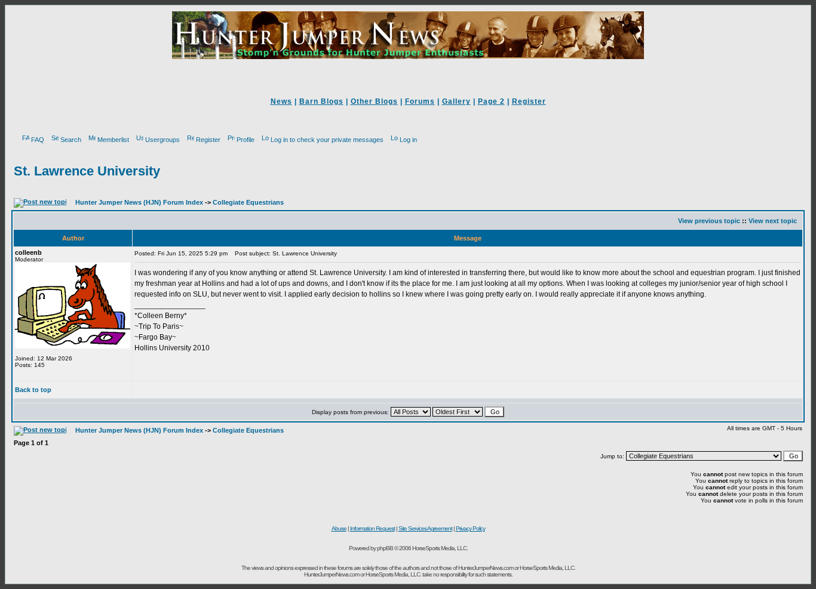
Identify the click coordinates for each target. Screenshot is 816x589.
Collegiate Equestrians (248, 202)
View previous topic (709, 220)
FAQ (37, 139)
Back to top (33, 389)
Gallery (456, 101)
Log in (408, 139)
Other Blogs (374, 101)
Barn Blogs (321, 101)
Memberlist (113, 139)
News (281, 101)
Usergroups (162, 139)
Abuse (339, 528)
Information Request (372, 528)
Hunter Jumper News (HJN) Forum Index (139, 202)
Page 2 (491, 101)
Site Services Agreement (425, 528)
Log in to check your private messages (327, 139)
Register (529, 101)
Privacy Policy (470, 528)
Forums (420, 101)
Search (70, 139)
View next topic (772, 220)
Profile (245, 139)
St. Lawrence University (87, 171)
